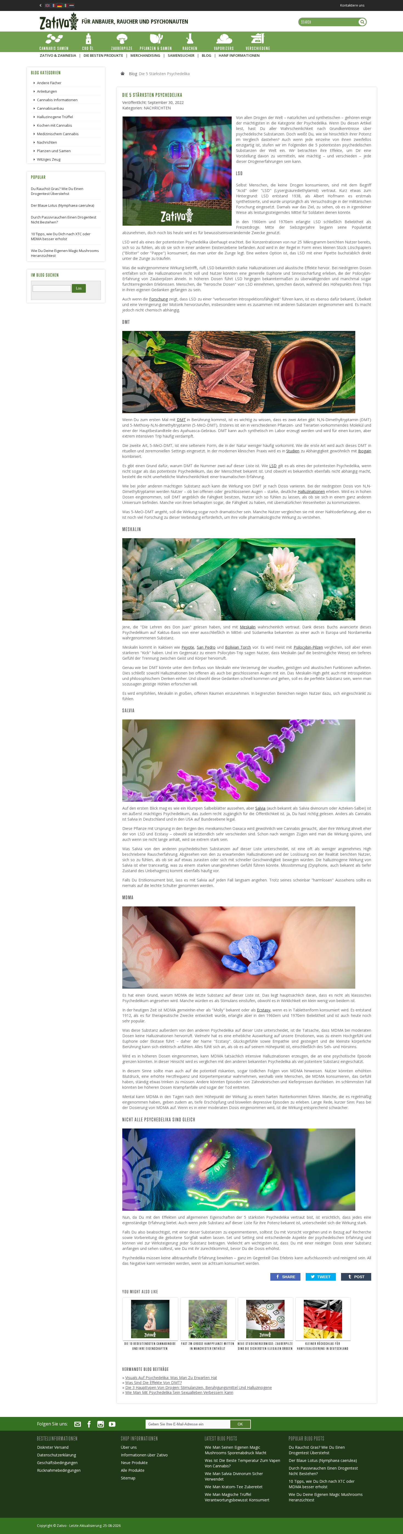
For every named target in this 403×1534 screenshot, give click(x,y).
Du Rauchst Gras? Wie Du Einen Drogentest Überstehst (57, 191)
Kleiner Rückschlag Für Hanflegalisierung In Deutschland (322, 1346)
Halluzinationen (311, 491)
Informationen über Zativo (144, 1455)
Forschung (158, 299)
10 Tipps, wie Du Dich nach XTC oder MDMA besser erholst (60, 236)
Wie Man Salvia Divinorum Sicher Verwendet (234, 1476)
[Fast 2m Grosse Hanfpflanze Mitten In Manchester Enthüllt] (207, 1319)
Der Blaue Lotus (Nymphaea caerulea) (62, 205)
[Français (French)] (53, 4)
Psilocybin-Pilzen (308, 647)
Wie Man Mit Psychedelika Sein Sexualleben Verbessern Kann (179, 1392)
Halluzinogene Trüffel (55, 116)
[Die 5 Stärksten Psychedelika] (178, 118)
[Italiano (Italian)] (66, 4)
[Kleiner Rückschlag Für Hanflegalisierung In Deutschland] (323, 1319)
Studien (292, 450)
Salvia (260, 808)
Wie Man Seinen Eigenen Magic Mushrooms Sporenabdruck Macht (235, 1450)
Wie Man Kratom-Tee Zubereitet (234, 1486)
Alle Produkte (132, 1470)
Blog (133, 73)
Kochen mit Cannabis (54, 125)
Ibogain (364, 450)
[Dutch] (72, 4)
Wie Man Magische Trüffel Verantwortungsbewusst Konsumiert (237, 1497)
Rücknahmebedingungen (59, 1470)
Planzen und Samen (54, 150)
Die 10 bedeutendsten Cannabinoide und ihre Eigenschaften (150, 1346)
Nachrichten (157, 107)
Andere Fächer (49, 82)
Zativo (62, 1525)
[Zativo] (59, 15)
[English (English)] (47, 4)
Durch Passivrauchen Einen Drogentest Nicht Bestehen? (63, 220)
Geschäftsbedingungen (57, 1462)
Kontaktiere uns (352, 5)
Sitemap (128, 1478)
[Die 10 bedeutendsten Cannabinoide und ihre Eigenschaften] (150, 1319)
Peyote (187, 647)
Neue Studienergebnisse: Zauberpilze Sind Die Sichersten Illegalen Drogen (265, 1346)
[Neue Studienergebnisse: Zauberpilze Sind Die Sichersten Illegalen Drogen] (265, 1319)
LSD (273, 465)
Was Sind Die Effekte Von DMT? (153, 1382)
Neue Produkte (134, 1462)
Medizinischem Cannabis (58, 133)
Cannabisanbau (50, 108)
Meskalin (248, 627)
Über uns (129, 1447)
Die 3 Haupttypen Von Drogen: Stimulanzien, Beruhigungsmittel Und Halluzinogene (198, 1387)
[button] (285, 1277)
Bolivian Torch (238, 647)
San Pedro (206, 647)
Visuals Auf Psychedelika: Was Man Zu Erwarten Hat (171, 1377)
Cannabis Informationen (57, 99)
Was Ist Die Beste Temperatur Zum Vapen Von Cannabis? (242, 1463)
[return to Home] (122, 73)
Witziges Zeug (48, 159)
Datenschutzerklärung (56, 1455)
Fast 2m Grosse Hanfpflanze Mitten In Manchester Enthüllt (207, 1346)
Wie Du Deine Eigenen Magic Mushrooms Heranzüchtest (65, 253)
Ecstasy (263, 1010)
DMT (181, 419)
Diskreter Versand (53, 1447)
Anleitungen (47, 91)
